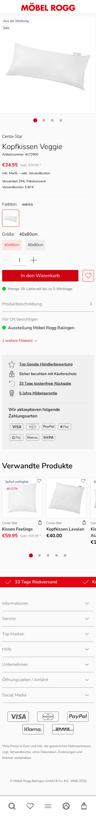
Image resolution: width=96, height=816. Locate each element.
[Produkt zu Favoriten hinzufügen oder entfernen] (88, 275)
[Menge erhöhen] (33, 260)
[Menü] (48, 806)
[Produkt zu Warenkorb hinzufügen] (40, 523)
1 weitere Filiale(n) (17, 340)
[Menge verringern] (5, 260)
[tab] (35, 120)
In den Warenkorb (40, 275)
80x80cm (35, 244)
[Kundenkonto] (66, 806)
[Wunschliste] (30, 806)
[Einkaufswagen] (84, 806)
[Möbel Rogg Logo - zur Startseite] (48, 7)
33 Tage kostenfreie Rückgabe (45, 383)
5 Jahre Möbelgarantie (38, 393)
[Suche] (12, 806)
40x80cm (11, 244)
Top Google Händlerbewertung (46, 364)
